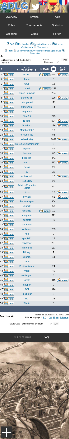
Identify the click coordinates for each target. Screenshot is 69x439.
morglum (26, 215)
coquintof (27, 111)
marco (27, 162)
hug (27, 234)
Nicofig (26, 121)
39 (54, 317)
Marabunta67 (27, 130)
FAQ (12, 44)
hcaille (26, 74)
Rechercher (23, 44)
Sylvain (27, 196)
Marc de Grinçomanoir (27, 144)
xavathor (26, 243)
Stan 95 (27, 116)
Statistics (57, 25)
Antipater (27, 229)
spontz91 (27, 238)
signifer (27, 148)
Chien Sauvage (27, 93)
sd (27, 171)
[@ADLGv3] (36, 9)
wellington (26, 275)
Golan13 (26, 210)
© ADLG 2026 (22, 337)
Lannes (27, 153)
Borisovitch (27, 97)
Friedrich (26, 158)
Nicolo (27, 280)
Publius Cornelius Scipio (27, 186)
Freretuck (27, 247)
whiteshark (27, 176)
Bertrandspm (27, 201)
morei (27, 88)
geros (27, 167)
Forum (57, 33)
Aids (57, 16)
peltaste (27, 220)
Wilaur (27, 271)
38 (50, 317)
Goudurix (27, 125)
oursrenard (27, 107)
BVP (27, 289)
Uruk (26, 84)
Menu (6, 432)
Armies (34, 16)
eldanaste (27, 224)
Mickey (26, 252)
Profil (10, 51)
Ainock (26, 206)
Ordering (11, 33)
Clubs (34, 33)
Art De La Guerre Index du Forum (1, 56)
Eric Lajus (27, 294)
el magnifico (27, 134)
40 (57, 317)
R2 (26, 298)
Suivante (64, 317)
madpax (27, 284)
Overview (11, 16)
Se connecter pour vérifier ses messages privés (38, 51)
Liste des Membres (42, 44)
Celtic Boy (27, 181)
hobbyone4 (27, 102)
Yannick (27, 257)
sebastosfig (27, 139)
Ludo (27, 79)
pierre (27, 192)
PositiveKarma (26, 266)
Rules (11, 25)
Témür (27, 303)
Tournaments (34, 25)
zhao (27, 261)
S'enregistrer (43, 47)
